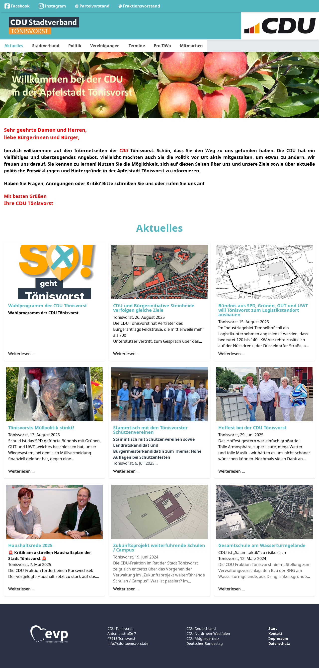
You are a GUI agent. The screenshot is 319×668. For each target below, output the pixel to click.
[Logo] (44, 25)
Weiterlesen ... (21, 353)
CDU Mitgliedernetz (202, 638)
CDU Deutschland (201, 628)
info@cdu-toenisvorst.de (127, 643)
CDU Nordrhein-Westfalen (208, 633)
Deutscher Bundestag (204, 643)
